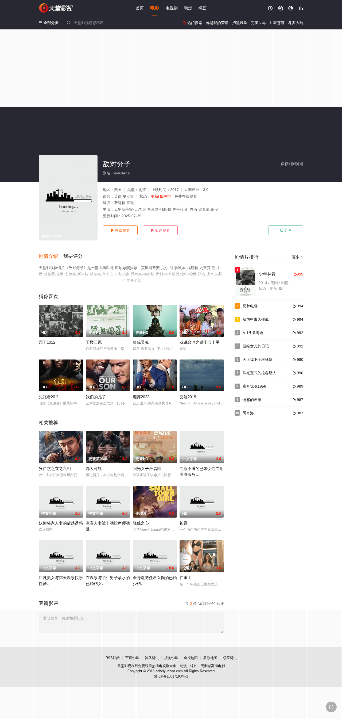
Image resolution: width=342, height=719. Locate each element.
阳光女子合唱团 (147, 468)
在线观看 (120, 230)
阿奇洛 (248, 413)
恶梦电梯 (250, 306)
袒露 (184, 523)
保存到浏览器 (292, 164)
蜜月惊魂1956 (254, 386)
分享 (286, 230)
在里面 (186, 577)
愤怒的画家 (252, 399)
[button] (51, 256)
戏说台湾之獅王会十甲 (200, 342)
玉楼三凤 (94, 342)
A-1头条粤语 (253, 333)
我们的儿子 (96, 397)
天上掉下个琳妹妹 (258, 359)
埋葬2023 (141, 397)
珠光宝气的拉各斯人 (259, 373)
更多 (297, 257)
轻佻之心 (141, 523)
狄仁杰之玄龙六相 (55, 468)
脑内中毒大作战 (256, 319)
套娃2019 (188, 397)
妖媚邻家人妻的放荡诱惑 (61, 523)
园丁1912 (47, 342)
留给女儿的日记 (256, 346)
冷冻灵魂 (141, 342)
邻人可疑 (94, 468)
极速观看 (160, 230)
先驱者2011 (49, 397)
